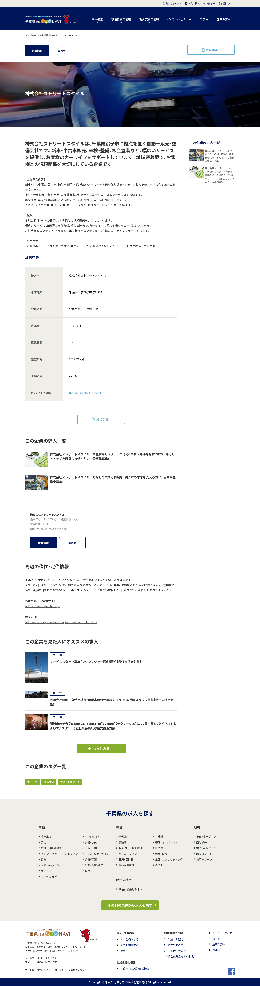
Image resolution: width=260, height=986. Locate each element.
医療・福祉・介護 (50, 865)
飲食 (43, 859)
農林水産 (46, 837)
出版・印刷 (91, 848)
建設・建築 (91, 859)
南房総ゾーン (204, 859)
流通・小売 (91, 842)
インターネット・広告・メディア (59, 854)
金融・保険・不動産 (51, 848)
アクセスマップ (69, 950)
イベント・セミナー (179, 19)
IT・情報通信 (92, 837)
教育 (87, 871)
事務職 (123, 842)
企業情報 (37, 51)
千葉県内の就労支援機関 (134, 968)
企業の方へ (224, 19)
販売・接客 (161, 854)
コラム (204, 19)
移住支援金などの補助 (180, 956)
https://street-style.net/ (86, 393)
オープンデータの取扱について (71, 970)
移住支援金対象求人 (131, 889)
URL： (33, 529)
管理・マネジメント (166, 842)
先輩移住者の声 (176, 951)
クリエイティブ (128, 854)
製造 (43, 842)
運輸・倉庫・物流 (94, 865)
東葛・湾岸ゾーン (206, 837)
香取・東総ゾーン (70, 782)
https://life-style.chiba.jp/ (42, 606)
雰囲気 (62, 51)
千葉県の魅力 (175, 939)
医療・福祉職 (126, 859)
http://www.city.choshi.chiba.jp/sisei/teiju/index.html (61, 622)
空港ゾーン (202, 842)
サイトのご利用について (37, 970)
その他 (159, 865)
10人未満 (48, 782)
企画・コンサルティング (169, 859)
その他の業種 (49, 876)
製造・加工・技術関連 (131, 848)
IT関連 (159, 848)
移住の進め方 (175, 945)
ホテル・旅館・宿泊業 (97, 854)
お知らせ (217, 950)
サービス (43, 524)
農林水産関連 (127, 865)
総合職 (123, 837)
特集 (122, 951)
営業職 (159, 837)
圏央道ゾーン (204, 854)
